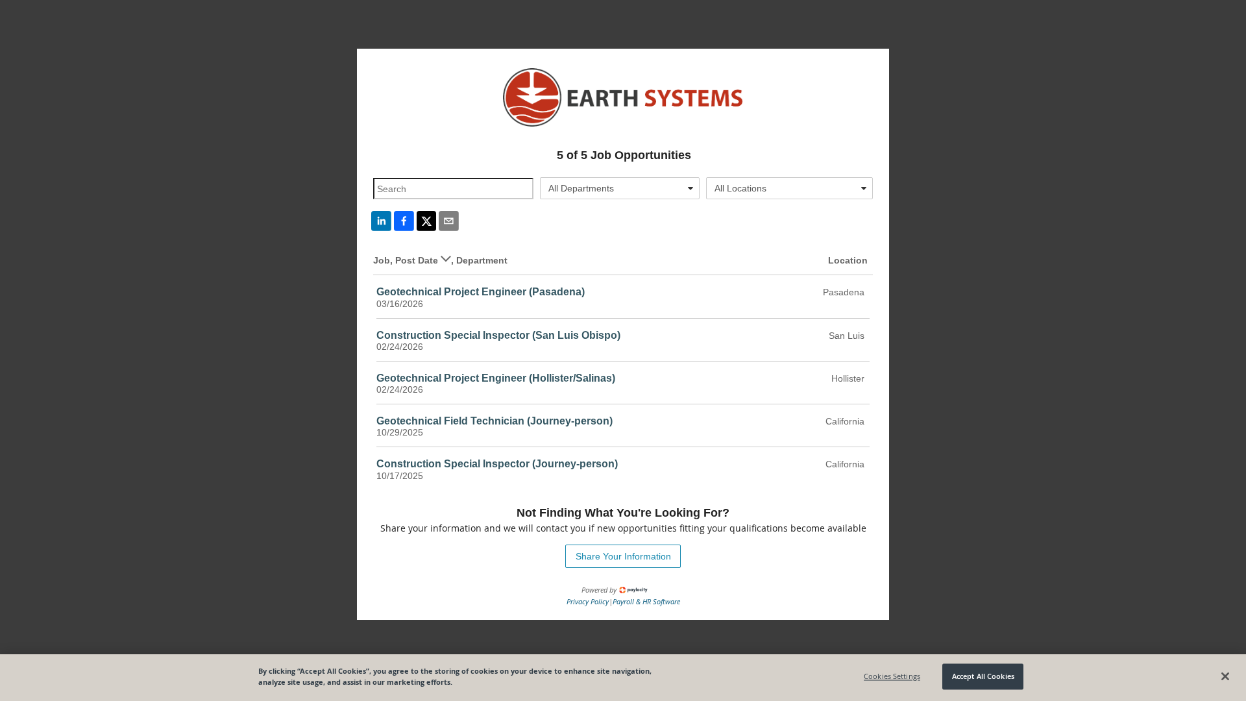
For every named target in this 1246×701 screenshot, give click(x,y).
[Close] (1225, 676)
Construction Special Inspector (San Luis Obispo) (498, 335)
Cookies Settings (892, 677)
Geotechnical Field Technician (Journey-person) (494, 420)
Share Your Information (623, 556)
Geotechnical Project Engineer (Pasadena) (480, 291)
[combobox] (620, 188)
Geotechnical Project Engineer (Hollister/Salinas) (495, 378)
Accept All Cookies (983, 677)
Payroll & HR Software (646, 601)
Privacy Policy (588, 601)
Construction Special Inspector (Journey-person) (497, 463)
